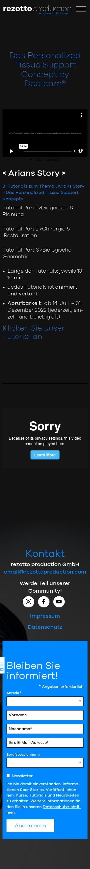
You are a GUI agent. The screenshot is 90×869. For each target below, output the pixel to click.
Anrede (13, 693)
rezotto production (37, 10)
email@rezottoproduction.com (45, 572)
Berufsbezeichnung (23, 754)
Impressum (45, 616)
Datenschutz (45, 627)
